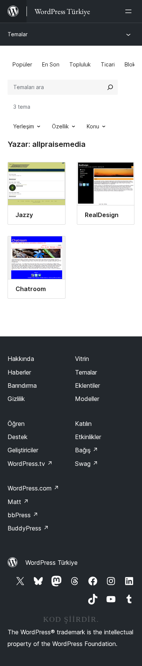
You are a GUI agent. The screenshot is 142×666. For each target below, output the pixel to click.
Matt (18, 502)
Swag (86, 463)
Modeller (87, 398)
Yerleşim (23, 126)
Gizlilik (16, 398)
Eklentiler (87, 385)
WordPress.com (33, 488)
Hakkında (21, 358)
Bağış (86, 450)
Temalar (18, 34)
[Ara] (110, 87)
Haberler (19, 372)
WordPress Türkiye (51, 562)
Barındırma (22, 385)
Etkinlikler (88, 437)
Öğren (16, 423)
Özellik (60, 126)
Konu (93, 126)
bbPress (23, 515)
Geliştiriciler (23, 450)
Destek (18, 437)
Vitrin (82, 358)
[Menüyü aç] (130, 11)
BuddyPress (28, 528)
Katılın (83, 423)
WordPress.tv (30, 463)
